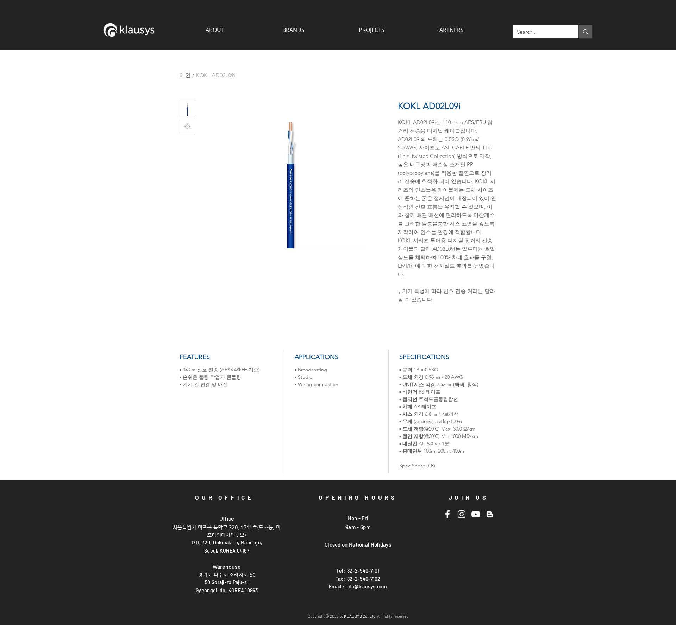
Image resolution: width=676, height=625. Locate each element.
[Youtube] (475, 514)
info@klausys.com (366, 586)
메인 (185, 75)
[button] (450, 29)
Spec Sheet (412, 466)
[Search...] (585, 31)
